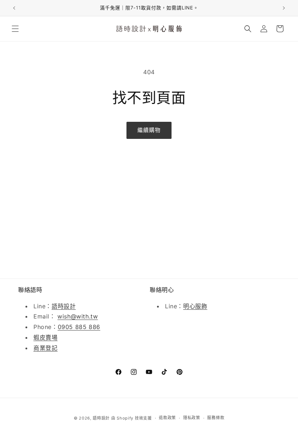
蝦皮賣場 (45, 337)
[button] (15, 29)
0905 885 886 (79, 326)
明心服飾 (195, 306)
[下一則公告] (284, 8)
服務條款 (215, 417)
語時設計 (64, 306)
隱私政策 (191, 417)
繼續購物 (149, 130)
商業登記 (45, 348)
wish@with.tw (77, 316)
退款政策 (167, 417)
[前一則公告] (14, 8)
